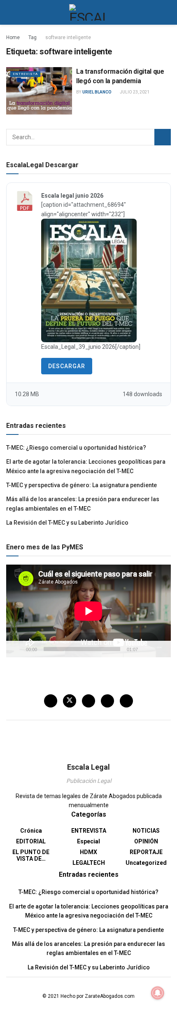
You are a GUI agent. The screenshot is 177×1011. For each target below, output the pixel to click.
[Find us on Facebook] (50, 700)
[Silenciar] (146, 649)
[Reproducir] (17, 649)
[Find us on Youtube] (126, 700)
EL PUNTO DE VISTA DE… (30, 855)
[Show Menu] (9, 12)
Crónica (31, 830)
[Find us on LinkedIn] (107, 700)
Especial (88, 841)
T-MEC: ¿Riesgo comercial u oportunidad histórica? (76, 447)
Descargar (66, 366)
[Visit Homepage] (88, 12)
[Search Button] (167, 12)
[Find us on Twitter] (69, 700)
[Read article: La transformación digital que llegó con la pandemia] (39, 90)
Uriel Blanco (97, 92)
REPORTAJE (146, 852)
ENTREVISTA (25, 74)
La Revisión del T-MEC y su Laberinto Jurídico (67, 522)
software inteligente (68, 37)
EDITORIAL (31, 841)
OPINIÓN (146, 841)
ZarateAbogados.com (110, 996)
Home (13, 37)
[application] (88, 611)
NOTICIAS (146, 830)
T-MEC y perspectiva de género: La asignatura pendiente (81, 485)
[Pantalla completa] (160, 649)
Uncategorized (146, 862)
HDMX (88, 852)
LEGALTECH (88, 862)
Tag (32, 37)
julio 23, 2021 (134, 92)
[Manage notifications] (157, 992)
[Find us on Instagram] (88, 700)
